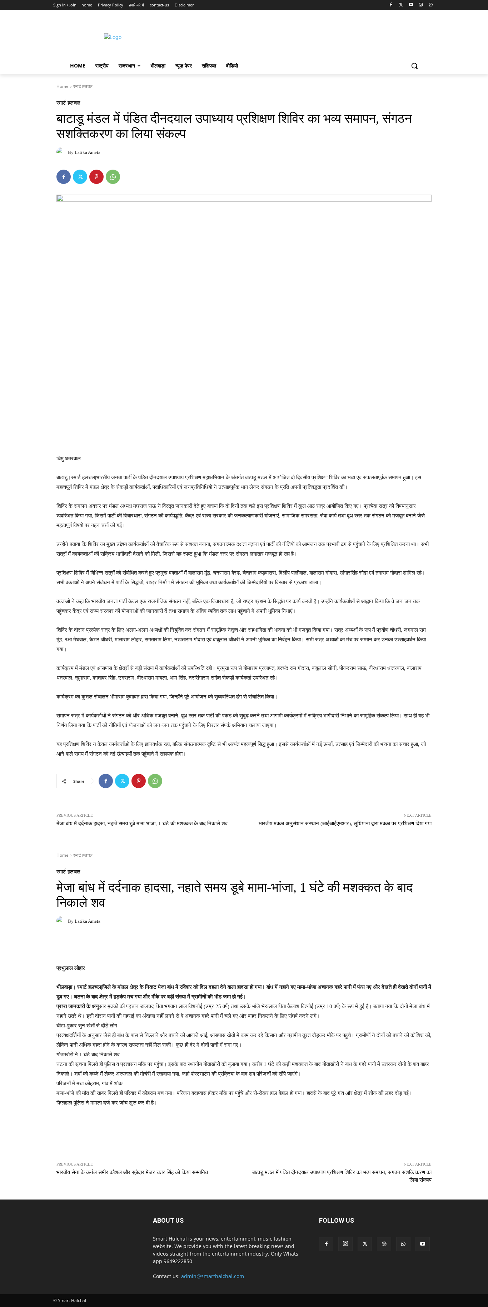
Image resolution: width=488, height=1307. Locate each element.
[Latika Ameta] (62, 152)
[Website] (384, 1244)
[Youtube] (411, 5)
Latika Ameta (87, 152)
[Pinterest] (96, 177)
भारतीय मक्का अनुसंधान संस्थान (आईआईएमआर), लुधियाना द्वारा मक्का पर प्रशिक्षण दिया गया (345, 823)
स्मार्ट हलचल (83, 86)
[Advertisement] (304, 36)
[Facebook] (391, 5)
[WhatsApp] (431, 5)
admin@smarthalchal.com (212, 1276)
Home (62, 86)
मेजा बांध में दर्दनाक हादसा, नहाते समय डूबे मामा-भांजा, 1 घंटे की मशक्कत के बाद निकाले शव (142, 823)
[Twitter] (401, 5)
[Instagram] (421, 5)
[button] (414, 65)
